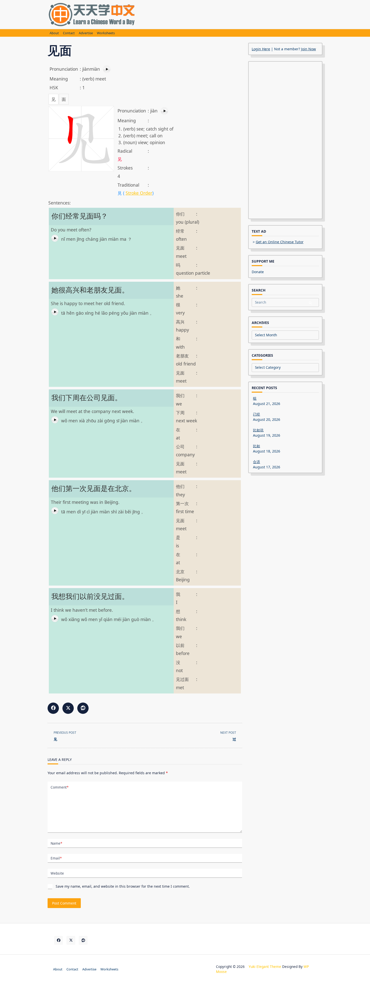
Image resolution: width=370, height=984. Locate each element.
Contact (69, 33)
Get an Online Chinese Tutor (280, 241)
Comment (59, 787)
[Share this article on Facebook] (53, 708)
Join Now (308, 49)
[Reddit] (83, 940)
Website (57, 873)
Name (56, 843)
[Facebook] (58, 940)
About (54, 33)
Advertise (86, 33)
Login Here (261, 49)
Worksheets (106, 33)
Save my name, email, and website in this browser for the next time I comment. (123, 886)
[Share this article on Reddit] (83, 708)
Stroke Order (139, 193)
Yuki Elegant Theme (265, 966)
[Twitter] (70, 940)
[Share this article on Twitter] (68, 708)
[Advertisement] (230, 14)
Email (56, 858)
